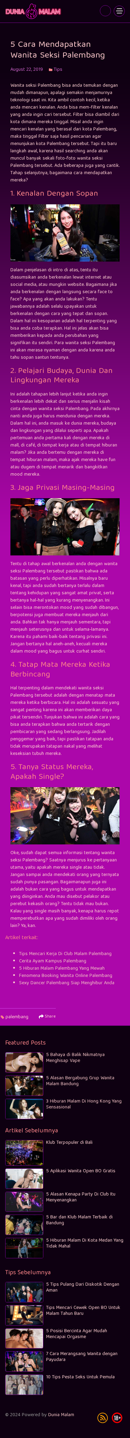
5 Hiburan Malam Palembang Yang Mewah (62, 968)
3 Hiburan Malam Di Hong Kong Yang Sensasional (84, 1104)
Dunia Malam (61, 1415)
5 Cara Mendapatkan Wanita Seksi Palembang (33, 11)
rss (102, 1418)
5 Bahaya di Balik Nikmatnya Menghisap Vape (75, 1058)
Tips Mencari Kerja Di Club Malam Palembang (65, 954)
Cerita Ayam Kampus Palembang (52, 961)
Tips (58, 70)
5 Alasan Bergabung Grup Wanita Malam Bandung (80, 1081)
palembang (17, 1017)
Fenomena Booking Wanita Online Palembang (65, 976)
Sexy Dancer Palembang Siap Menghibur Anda (66, 983)
